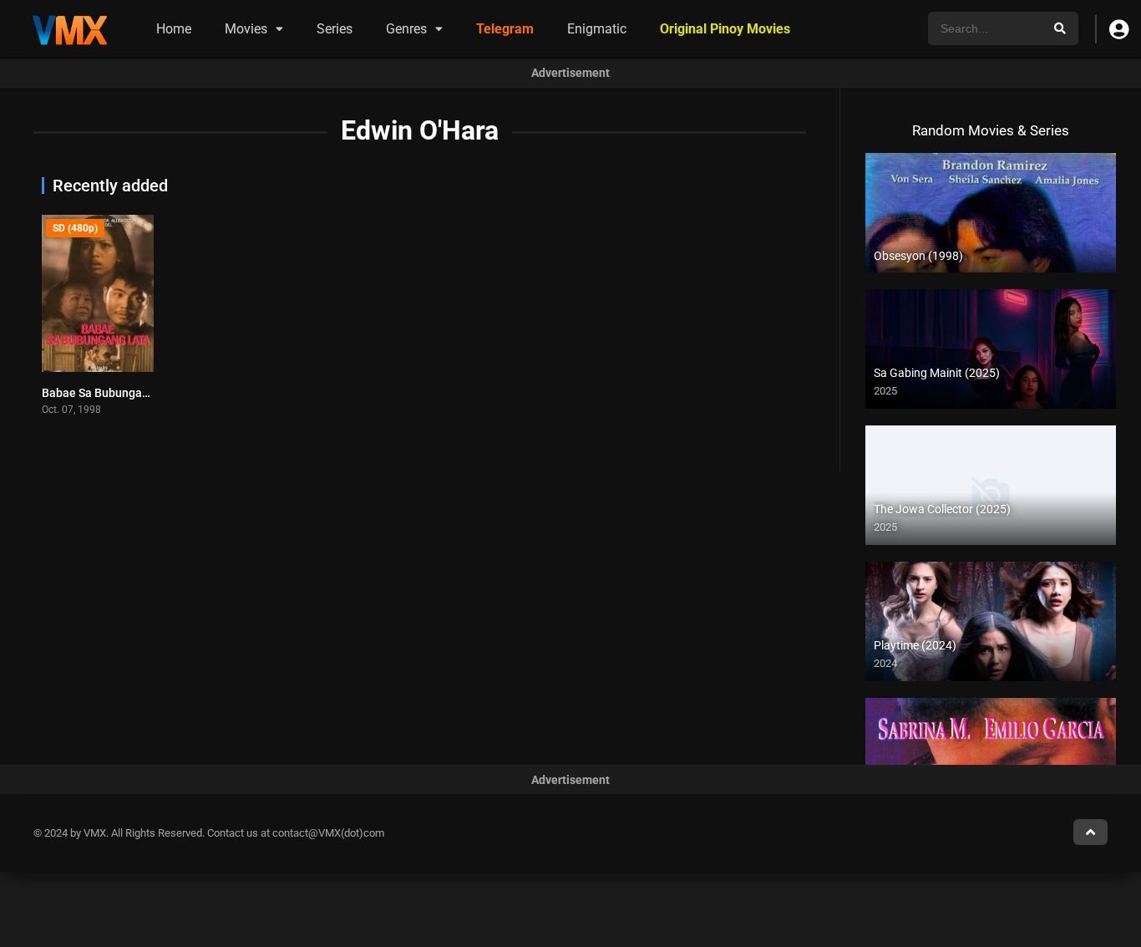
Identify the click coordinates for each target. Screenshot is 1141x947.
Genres (406, 29)
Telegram (505, 29)
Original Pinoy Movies (725, 29)
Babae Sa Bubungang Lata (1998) (131, 393)
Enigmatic (596, 29)
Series (334, 29)
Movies (246, 29)
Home (173, 29)
